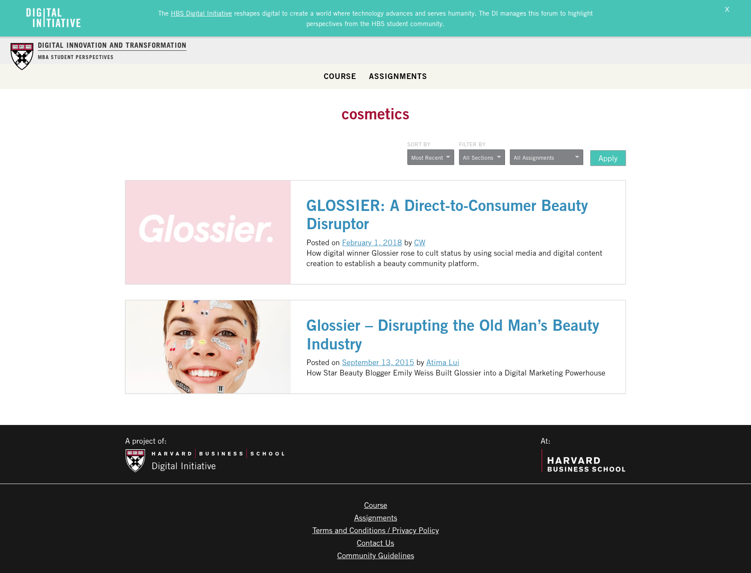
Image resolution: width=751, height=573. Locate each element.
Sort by (418, 144)
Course (340, 76)
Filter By (472, 144)
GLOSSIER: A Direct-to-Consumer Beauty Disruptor (447, 214)
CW (419, 242)
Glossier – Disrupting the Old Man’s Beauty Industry (452, 334)
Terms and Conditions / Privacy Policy (375, 530)
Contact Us (375, 542)
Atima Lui (442, 362)
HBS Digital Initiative (201, 13)
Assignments (398, 76)
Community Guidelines (375, 555)
